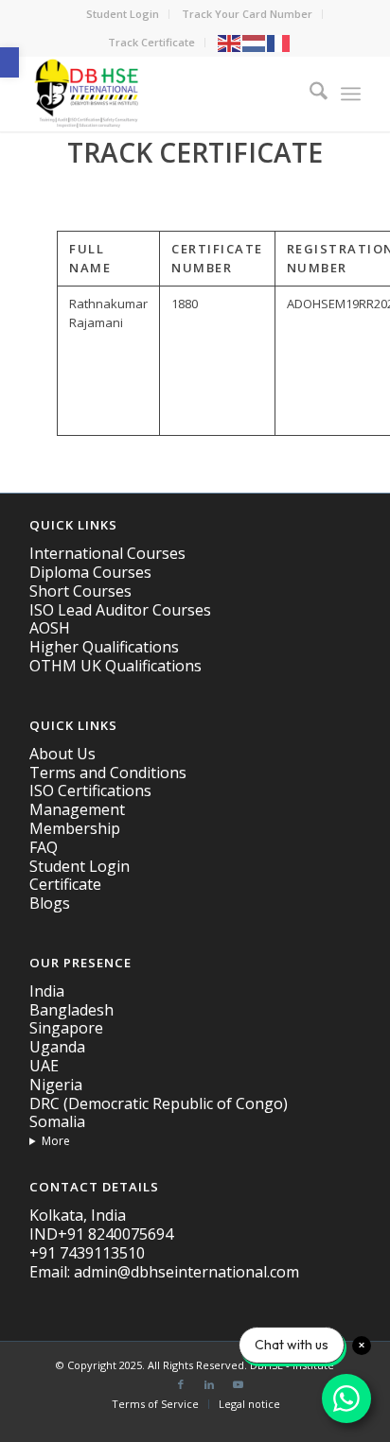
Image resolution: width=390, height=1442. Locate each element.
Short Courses (80, 591)
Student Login (122, 14)
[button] (9, 62)
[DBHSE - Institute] (161, 93)
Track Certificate (151, 42)
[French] (279, 42)
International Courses (107, 553)
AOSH (49, 627)
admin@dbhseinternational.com (186, 1271)
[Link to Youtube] (237, 1384)
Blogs (49, 903)
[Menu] (351, 93)
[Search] (309, 93)
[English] (230, 42)
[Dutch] (254, 42)
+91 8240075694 (115, 1234)
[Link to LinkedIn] (209, 1384)
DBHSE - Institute (292, 1365)
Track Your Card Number (247, 14)
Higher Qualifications (104, 646)
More (56, 1141)
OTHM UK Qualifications (115, 665)
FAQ (43, 847)
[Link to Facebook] (181, 1384)
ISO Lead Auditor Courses (120, 609)
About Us (62, 753)
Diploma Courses (90, 572)
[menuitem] (123, 14)
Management (77, 809)
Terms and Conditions (107, 772)
